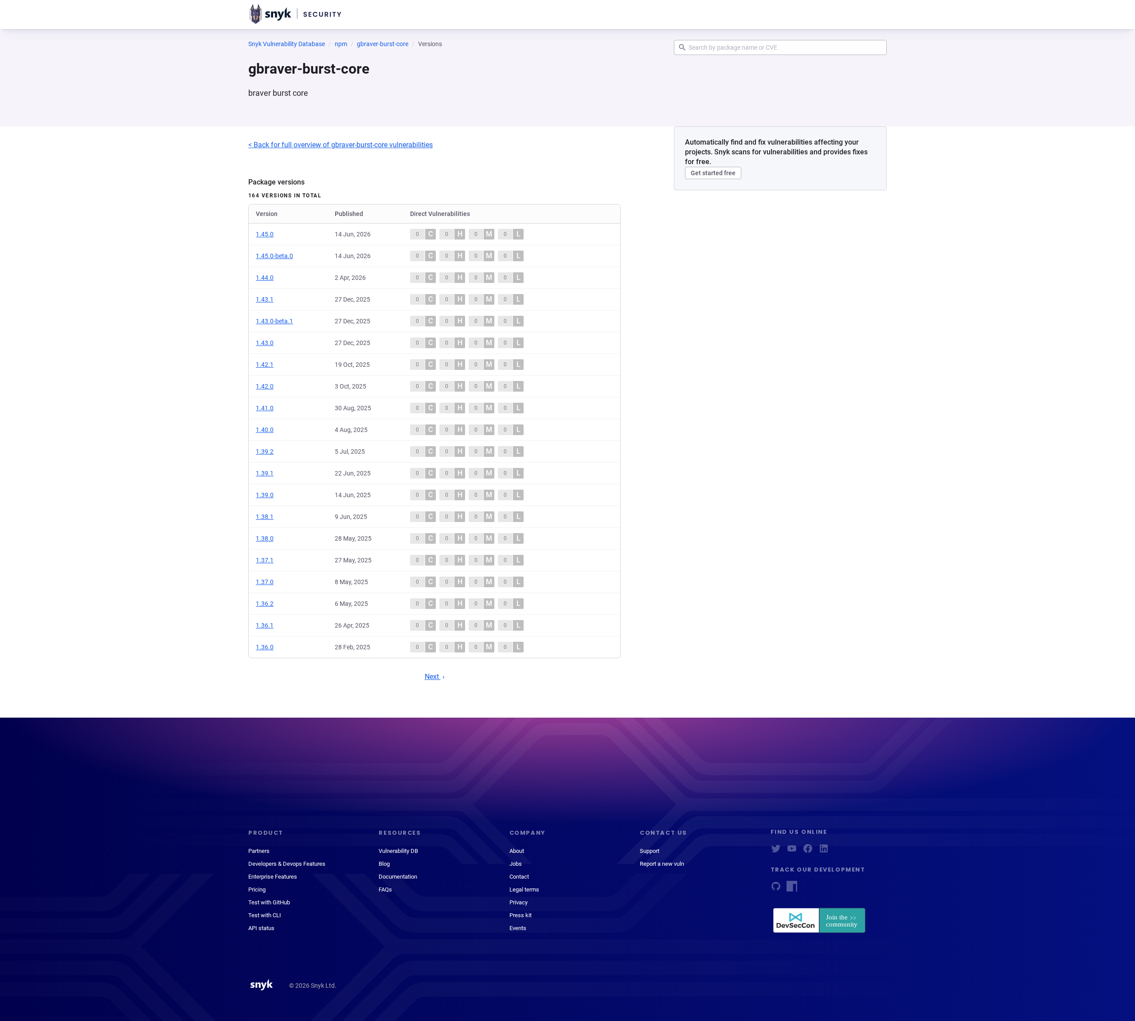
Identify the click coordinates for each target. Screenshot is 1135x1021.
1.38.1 (265, 516)
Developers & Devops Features (286, 863)
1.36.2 (265, 603)
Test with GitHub (269, 902)
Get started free (713, 173)
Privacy (518, 902)
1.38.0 (265, 538)
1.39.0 (265, 495)
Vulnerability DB (398, 851)
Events (517, 928)
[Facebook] (807, 851)
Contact (519, 876)
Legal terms (524, 889)
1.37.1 (265, 560)
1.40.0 (265, 429)
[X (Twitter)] (776, 851)
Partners (259, 851)
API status (261, 928)
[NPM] (792, 889)
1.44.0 (265, 277)
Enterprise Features (272, 876)
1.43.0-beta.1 (274, 321)
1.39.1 (265, 473)
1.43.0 (265, 342)
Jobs (515, 863)
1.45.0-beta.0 (274, 255)
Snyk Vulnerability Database (286, 43)
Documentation (398, 876)
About (516, 851)
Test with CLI (264, 915)
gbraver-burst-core (382, 43)
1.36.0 (265, 647)
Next (433, 676)
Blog (384, 863)
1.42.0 (265, 386)
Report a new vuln (662, 863)
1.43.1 (265, 299)
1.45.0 (265, 234)
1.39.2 (265, 451)
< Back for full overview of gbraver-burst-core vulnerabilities (340, 145)
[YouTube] (792, 851)
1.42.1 (265, 364)
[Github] (776, 889)
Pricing (257, 889)
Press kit (520, 915)
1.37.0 (265, 581)
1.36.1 (265, 625)
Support (649, 851)
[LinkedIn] (823, 851)
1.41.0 (265, 408)
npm (341, 43)
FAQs (385, 889)
